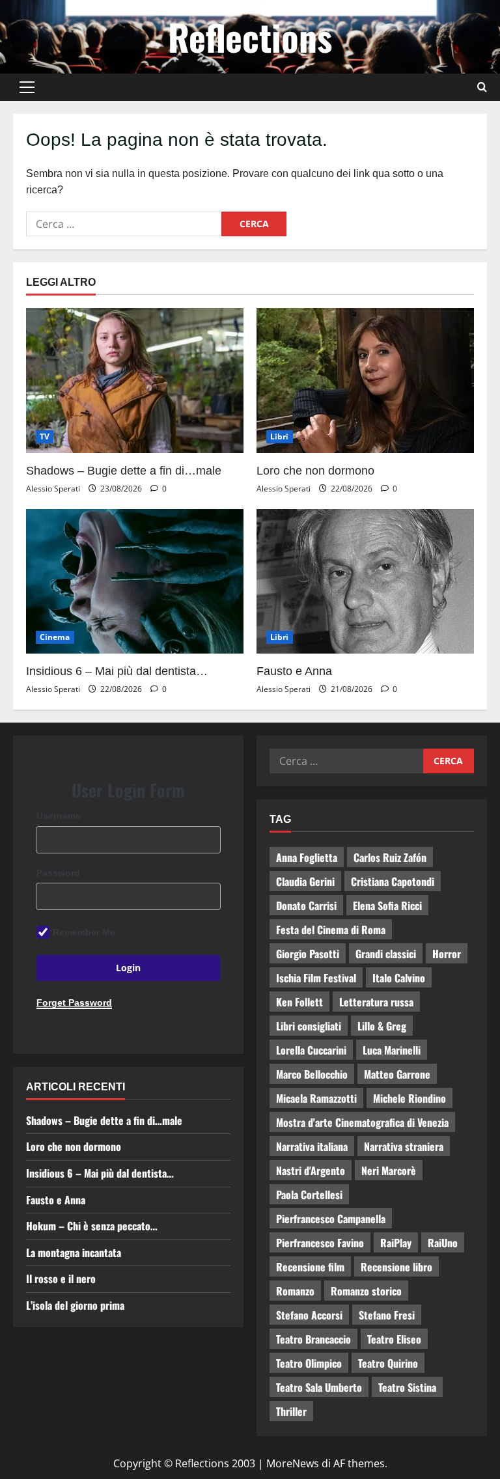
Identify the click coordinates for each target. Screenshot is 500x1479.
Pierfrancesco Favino (320, 1243)
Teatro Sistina (407, 1387)
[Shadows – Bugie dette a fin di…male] (134, 380)
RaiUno (443, 1243)
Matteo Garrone (397, 1074)
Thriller (291, 1411)
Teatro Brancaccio (313, 1339)
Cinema (55, 637)
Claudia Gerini (305, 881)
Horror (446, 953)
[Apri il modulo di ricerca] (482, 87)
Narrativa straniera (403, 1146)
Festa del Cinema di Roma (330, 929)
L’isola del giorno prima (75, 1305)
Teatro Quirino (388, 1363)
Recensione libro (396, 1267)
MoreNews (292, 1463)
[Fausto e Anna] (365, 581)
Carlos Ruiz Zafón (390, 857)
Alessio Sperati (53, 488)
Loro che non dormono (315, 470)
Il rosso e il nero (61, 1278)
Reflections (250, 36)
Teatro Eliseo (394, 1339)
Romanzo (295, 1291)
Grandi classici (385, 953)
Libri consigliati (308, 1026)
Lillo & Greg (381, 1026)
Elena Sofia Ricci (387, 905)
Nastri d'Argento (310, 1170)
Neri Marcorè (388, 1170)
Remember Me (84, 932)
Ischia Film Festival (316, 978)
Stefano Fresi (387, 1315)
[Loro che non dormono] (365, 380)
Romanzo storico (366, 1291)
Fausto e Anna (294, 671)
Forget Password (74, 1002)
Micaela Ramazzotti (316, 1098)
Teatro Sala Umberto (319, 1387)
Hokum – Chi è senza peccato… (92, 1226)
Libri (279, 436)
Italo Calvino (398, 978)
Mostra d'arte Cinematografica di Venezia (362, 1122)
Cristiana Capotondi (392, 881)
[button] (27, 87)
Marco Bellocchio (312, 1074)
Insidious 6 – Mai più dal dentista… (117, 671)
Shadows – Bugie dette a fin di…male (123, 470)
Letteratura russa (376, 1002)
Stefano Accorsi (309, 1315)
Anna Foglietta (306, 857)
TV (44, 436)
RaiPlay (395, 1243)
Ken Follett (299, 1002)
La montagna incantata (73, 1252)
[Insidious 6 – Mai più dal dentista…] (134, 581)
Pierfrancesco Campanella (330, 1218)
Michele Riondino (409, 1098)
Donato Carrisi (306, 905)
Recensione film (310, 1267)
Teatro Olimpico (309, 1363)
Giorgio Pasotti (307, 953)
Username (58, 815)
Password (58, 873)
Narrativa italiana (312, 1146)
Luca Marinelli (392, 1050)
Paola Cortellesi (309, 1194)
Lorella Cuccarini (311, 1050)
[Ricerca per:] (123, 224)
